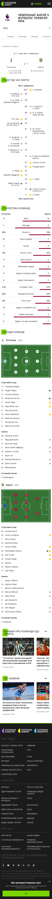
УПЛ (29, 750)
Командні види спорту (35, 792)
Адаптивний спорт (11, 791)
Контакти (6, 835)
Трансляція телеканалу (7, 751)
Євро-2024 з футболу (12, 809)
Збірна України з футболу (9, 799)
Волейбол (32, 765)
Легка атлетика (35, 761)
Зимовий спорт (9, 805)
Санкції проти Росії (11, 770)
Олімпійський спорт (12, 818)
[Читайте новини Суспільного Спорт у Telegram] (18, 865)
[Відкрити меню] (49, 3)
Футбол (5, 761)
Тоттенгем (11, 67)
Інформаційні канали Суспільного (38, 847)
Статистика (47, 36)
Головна (10, 36)
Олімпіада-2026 (9, 774)
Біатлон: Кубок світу (12, 745)
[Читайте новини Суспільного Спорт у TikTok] (34, 865)
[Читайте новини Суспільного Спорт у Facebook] (3, 865)
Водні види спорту (11, 822)
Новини (31, 745)
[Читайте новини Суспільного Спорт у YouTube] (8, 865)
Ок (26, 893)
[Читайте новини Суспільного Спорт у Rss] (13, 865)
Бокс (29, 809)
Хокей (30, 822)
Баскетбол (32, 805)
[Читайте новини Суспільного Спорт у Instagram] (29, 865)
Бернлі (41, 67)
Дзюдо (30, 818)
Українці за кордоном (13, 765)
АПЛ (29, 770)
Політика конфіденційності (10, 847)
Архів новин (33, 835)
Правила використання (34, 841)
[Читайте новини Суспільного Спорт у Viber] (23, 865)
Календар (22, 36)
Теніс (29, 756)
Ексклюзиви (8, 756)
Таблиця (34, 36)
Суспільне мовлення (12, 840)
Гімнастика (7, 813)
